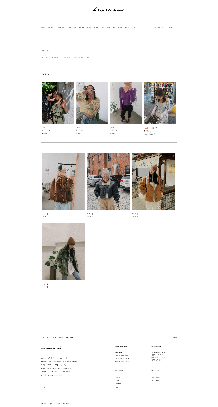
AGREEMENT (69, 338)
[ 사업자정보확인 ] (66, 368)
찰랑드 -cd (147, 131)
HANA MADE (60, 27)
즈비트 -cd (113, 130)
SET (114, 27)
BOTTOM (81, 27)
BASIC (120, 27)
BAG (103, 27)
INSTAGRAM (156, 377)
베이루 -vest (46, 130)
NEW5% (50, 27)
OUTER (69, 27)
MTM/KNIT (128, 27)
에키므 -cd (79, 130)
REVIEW (118, 384)
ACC (108, 27)
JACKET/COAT (55, 57)
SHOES (96, 27)
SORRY (118, 387)
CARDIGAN (44, 57)
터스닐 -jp (90, 214)
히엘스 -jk (135, 214)
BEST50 (43, 27)
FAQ (117, 394)
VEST (88, 57)
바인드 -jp (45, 284)
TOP (75, 27)
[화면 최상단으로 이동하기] (44, 387)
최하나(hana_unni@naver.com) (54, 375)
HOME (43, 338)
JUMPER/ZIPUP (78, 57)
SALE (135, 27)
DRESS (89, 27)
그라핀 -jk (45, 214)
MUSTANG (67, 57)
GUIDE (49, 338)
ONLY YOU (119, 391)
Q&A (117, 380)
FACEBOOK (155, 380)
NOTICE (118, 377)
